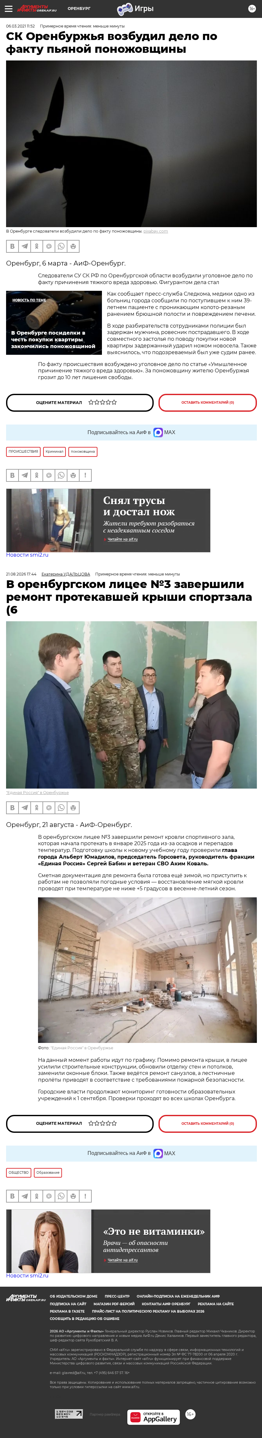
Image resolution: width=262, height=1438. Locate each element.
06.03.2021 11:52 (20, 26)
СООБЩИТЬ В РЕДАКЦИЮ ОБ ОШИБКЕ (84, 1319)
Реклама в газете (67, 1311)
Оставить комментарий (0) (207, 403)
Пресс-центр (117, 1296)
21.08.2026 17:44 (21, 574)
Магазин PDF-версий (114, 1304)
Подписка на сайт (68, 1304)
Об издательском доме (73, 1296)
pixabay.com (155, 231)
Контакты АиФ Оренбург (166, 1304)
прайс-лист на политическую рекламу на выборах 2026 (148, 1311)
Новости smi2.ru (27, 555)
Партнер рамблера (105, 1414)
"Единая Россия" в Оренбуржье (37, 792)
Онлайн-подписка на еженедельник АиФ (178, 1296)
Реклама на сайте (216, 1304)
